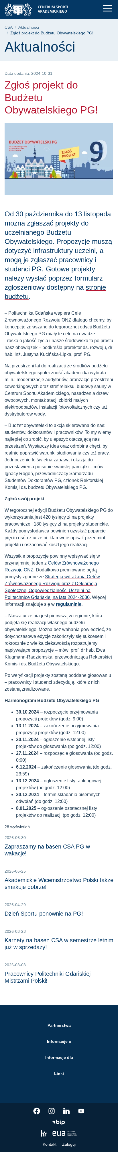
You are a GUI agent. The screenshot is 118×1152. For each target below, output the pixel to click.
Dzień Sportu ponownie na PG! (44, 913)
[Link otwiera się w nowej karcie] (36, 1111)
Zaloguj (69, 1144)
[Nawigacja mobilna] (107, 8)
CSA (9, 27)
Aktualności (28, 27)
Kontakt (49, 1144)
